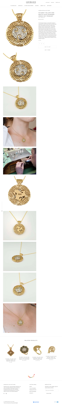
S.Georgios (13, 5)
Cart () (58, 2)
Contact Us (31, 393)
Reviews (49, 5)
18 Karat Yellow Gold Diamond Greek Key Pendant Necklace (10, 359)
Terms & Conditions (33, 388)
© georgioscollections (9, 401)
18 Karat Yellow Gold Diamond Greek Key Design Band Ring (37, 358)
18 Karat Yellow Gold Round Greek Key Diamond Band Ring (51, 357)
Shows (37, 5)
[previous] (3, 353)
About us (43, 5)
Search (52, 2)
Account (48, 2)
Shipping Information (33, 389)
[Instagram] (6, 393)
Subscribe (48, 393)
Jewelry (20, 5)
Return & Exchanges (33, 391)
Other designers (29, 5)
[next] (59, 353)
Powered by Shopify (14, 402)
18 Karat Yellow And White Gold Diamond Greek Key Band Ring (24, 358)
